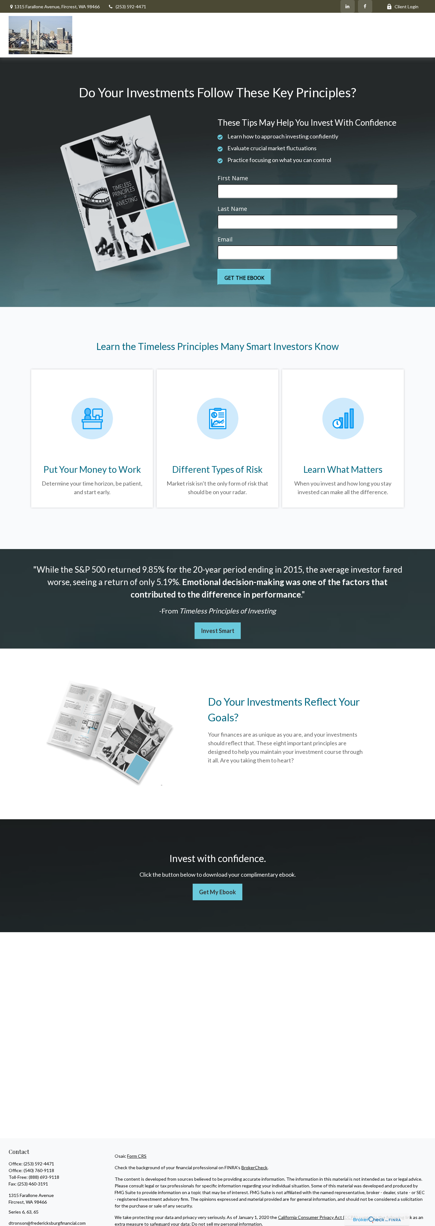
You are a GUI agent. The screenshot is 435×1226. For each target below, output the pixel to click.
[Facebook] (365, 6)
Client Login (406, 6)
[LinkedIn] (347, 6)
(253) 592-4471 (131, 6)
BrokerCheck (254, 1167)
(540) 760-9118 (39, 1170)
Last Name (232, 208)
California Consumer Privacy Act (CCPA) (318, 1217)
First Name (233, 178)
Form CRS (136, 1156)
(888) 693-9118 (44, 1177)
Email (225, 239)
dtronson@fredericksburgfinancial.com (47, 1223)
